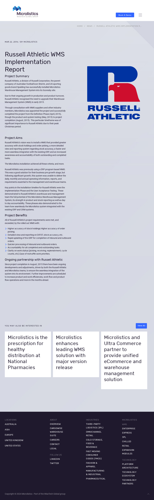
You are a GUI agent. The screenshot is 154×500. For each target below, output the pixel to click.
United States (13, 445)
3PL (124, 437)
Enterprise (128, 429)
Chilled (126, 442)
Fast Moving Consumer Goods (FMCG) (94, 455)
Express (127, 433)
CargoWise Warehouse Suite (56, 432)
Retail (125, 446)
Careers (55, 440)
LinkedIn (55, 459)
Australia (11, 424)
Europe (9, 435)
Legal (53, 449)
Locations (11, 420)
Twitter (54, 463)
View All (141, 326)
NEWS (89, 26)
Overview (55, 424)
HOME (80, 26)
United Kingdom (14, 440)
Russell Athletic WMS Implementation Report (121, 26)
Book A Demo (125, 15)
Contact (55, 444)
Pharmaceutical (95, 479)
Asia (7, 429)
